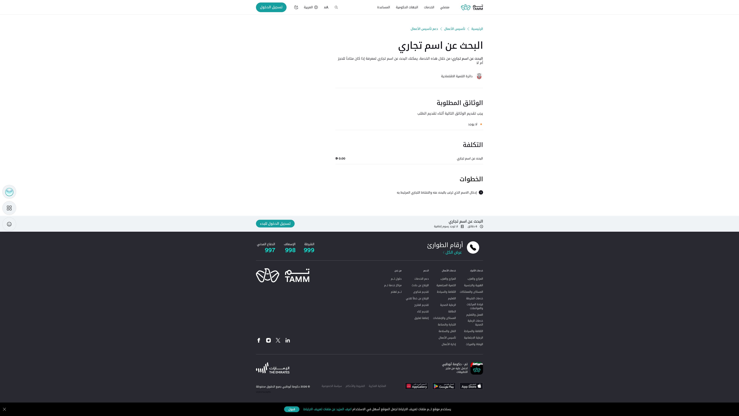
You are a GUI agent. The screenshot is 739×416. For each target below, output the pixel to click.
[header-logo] (472, 7)
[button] (336, 7)
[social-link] (288, 340)
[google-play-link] (444, 386)
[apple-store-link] (471, 386)
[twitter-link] (278, 340)
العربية (308, 7)
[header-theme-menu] (296, 7)
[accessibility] (326, 7)
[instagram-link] (268, 340)
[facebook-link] (260, 340)
